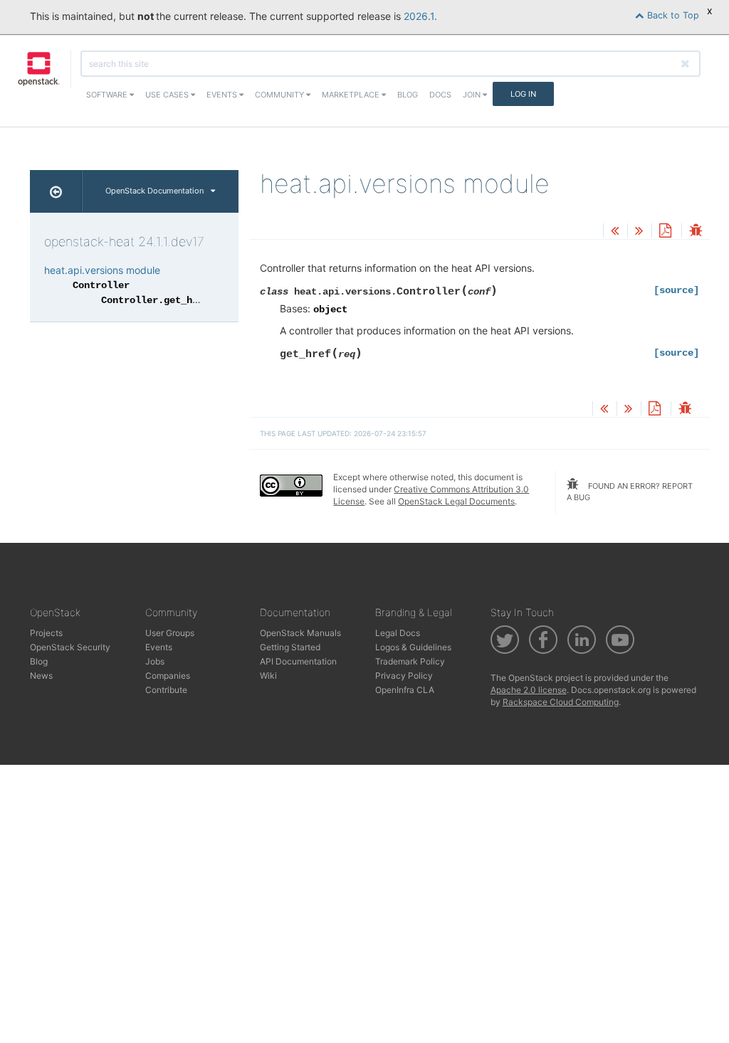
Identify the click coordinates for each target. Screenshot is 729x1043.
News (41, 675)
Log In (523, 94)
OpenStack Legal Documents (456, 501)
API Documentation (298, 661)
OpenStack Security (70, 647)
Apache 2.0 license (529, 689)
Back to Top (671, 15)
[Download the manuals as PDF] (664, 232)
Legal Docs (397, 633)
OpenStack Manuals (300, 633)
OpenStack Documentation (154, 191)
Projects (46, 633)
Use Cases (168, 95)
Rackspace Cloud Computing (561, 702)
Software (108, 95)
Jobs (154, 661)
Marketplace (352, 95)
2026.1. (420, 16)
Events (222, 95)
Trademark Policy (410, 661)
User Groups (169, 633)
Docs (440, 95)
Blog (407, 95)
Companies (167, 675)
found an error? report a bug (630, 491)
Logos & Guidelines (413, 647)
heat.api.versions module (102, 270)
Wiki (268, 675)
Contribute (166, 689)
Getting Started (290, 647)
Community (280, 95)
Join (473, 95)
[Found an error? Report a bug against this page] (695, 232)
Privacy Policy (404, 675)
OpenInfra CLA (404, 689)
